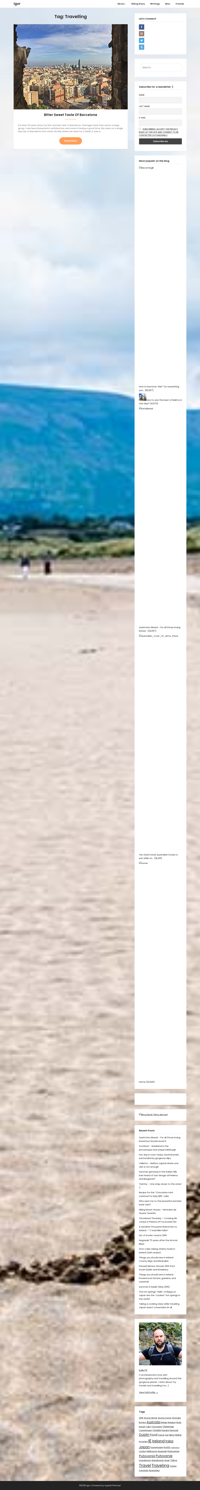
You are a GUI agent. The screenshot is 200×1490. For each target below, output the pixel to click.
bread (142, 1426)
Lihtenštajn (175, 1448)
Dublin (144, 1434)
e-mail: (142, 117)
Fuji (166, 1435)
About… (121, 3)
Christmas (168, 1426)
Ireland (158, 1441)
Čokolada (143, 1470)
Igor (17, 3)
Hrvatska (143, 1441)
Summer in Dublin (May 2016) (154, 1286)
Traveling (160, 1465)
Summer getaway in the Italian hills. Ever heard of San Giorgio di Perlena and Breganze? (158, 1175)
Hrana (178, 1434)
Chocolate (156, 1426)
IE (150, 1441)
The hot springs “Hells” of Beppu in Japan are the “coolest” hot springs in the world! (159, 1295)
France (161, 1435)
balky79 (143, 1370)
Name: (142, 94)
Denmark (173, 1430)
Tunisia (173, 1466)
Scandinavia (145, 1460)
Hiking (171, 1435)
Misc (167, 3)
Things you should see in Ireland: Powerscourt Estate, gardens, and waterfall (157, 1278)
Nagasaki (162, 1451)
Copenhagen (145, 1430)
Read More (70, 140)
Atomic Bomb (150, 1418)
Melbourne (152, 1451)
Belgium (172, 1422)
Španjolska (154, 1470)
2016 (141, 1418)
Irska (169, 1441)
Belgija (164, 1422)
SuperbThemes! (113, 1485)
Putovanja (147, 1456)
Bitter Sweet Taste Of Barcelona (70, 115)
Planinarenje (173, 1451)
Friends (180, 3)
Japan (144, 1447)
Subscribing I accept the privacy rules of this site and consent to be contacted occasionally (158, 132)
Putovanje (164, 1456)
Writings (155, 3)
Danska (165, 1430)
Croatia (157, 1430)
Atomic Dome (164, 1418)
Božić (178, 1422)
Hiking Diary (138, 3)
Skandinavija (158, 1460)
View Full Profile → (148, 1392)
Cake (148, 1426)
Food (153, 1435)
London (142, 1451)
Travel (145, 1465)
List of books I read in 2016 (153, 1235)
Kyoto (167, 1447)
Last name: (144, 106)
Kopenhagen (157, 1447)
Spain (167, 1460)
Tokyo (173, 1460)
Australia (153, 1422)
